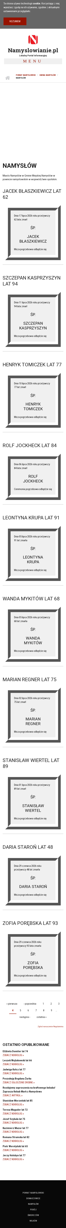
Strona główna (7, 78)
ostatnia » (41, 1017)
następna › (25, 1017)
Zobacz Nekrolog (13, 1055)
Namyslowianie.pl (33, 50)
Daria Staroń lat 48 (28, 847)
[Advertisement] (33, 117)
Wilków (33, 1221)
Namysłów (33, 1204)
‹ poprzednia (30, 1003)
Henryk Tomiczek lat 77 (32, 365)
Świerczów (33, 1215)
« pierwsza (12, 1003)
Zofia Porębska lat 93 (30, 923)
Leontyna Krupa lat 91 (31, 518)
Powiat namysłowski (26, 75)
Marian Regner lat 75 (29, 679)
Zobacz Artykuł (12, 1095)
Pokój (33, 1210)
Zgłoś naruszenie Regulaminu (50, 1026)
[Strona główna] (33, 39)
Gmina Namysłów (47, 75)
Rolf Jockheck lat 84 (30, 445)
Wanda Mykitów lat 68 (31, 599)
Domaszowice (33, 1198)
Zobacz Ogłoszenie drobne (18, 1082)
